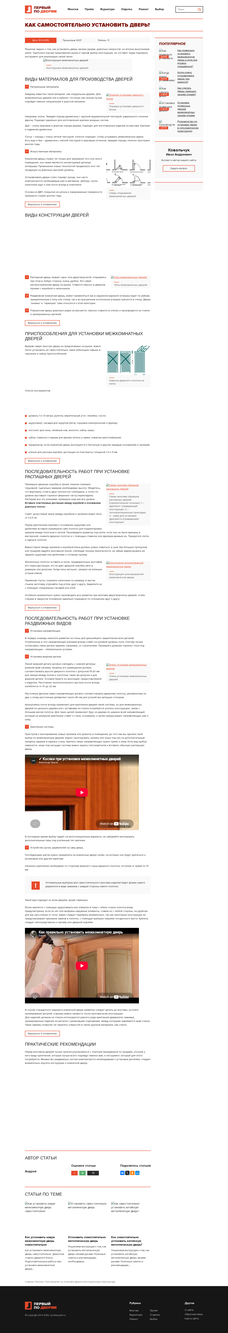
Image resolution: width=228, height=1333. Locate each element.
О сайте (189, 1310)
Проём (89, 9)
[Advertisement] (53, 248)
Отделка (126, 9)
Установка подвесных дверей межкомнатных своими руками (186, 109)
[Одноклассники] (132, 1173)
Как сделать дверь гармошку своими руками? (186, 91)
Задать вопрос (178, 168)
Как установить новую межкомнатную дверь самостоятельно (40, 1240)
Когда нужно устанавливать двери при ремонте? (185, 77)
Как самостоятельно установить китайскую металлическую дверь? (126, 1240)
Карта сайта (192, 1318)
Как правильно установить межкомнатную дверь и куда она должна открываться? (187, 58)
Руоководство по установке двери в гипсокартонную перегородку (188, 126)
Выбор (159, 9)
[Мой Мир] (137, 1173)
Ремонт (144, 9)
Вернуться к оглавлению (42, 204)
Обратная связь (194, 1314)
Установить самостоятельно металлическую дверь (87, 1239)
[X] (127, 1173)
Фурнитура (107, 9)
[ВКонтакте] (122, 1173)
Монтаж (73, 9)
